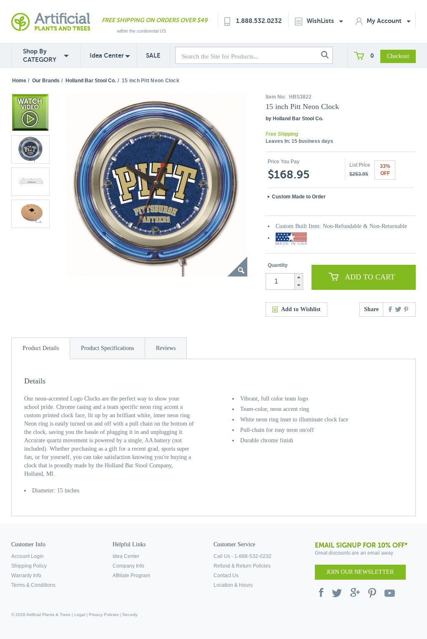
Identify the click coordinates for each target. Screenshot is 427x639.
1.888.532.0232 (259, 20)
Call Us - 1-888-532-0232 (242, 556)
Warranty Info (26, 575)
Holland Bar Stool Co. (90, 81)
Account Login (27, 556)
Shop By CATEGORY (39, 55)
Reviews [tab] (166, 348)
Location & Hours (233, 585)
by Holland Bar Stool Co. (294, 119)
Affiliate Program (131, 575)
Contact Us (226, 575)
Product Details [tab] (41, 348)
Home (19, 81)
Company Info (128, 566)
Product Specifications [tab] (107, 348)
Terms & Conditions (33, 585)
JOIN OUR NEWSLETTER (360, 572)
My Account (385, 20)
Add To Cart (370, 277)
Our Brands (46, 81)
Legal (79, 614)
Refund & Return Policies (242, 566)
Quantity (278, 265)
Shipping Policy (29, 566)
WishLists (321, 20)
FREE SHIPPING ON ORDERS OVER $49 (154, 20)
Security (130, 614)
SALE (153, 55)
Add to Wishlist (301, 309)
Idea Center (107, 55)
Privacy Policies (103, 614)
